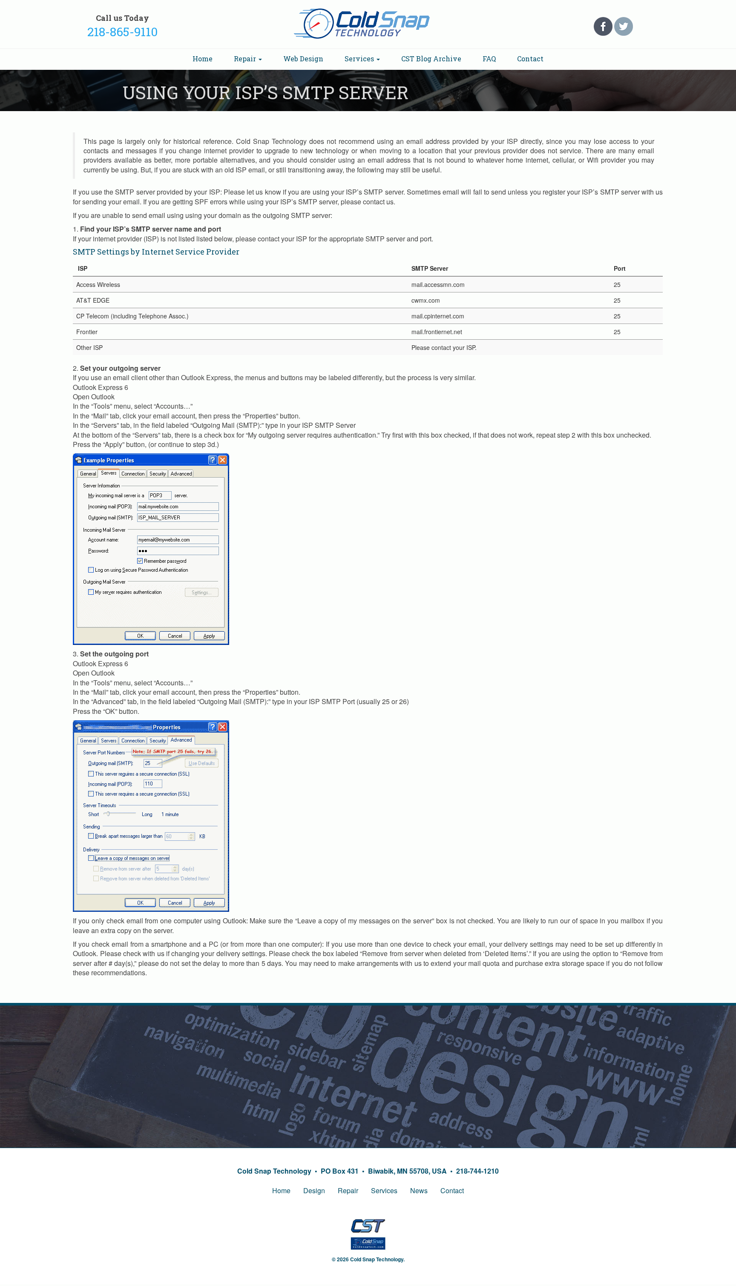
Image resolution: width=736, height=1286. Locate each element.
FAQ (489, 58)
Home (203, 58)
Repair (246, 58)
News (419, 1190)
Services (360, 58)
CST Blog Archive (431, 58)
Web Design (303, 58)
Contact (530, 58)
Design (314, 1190)
